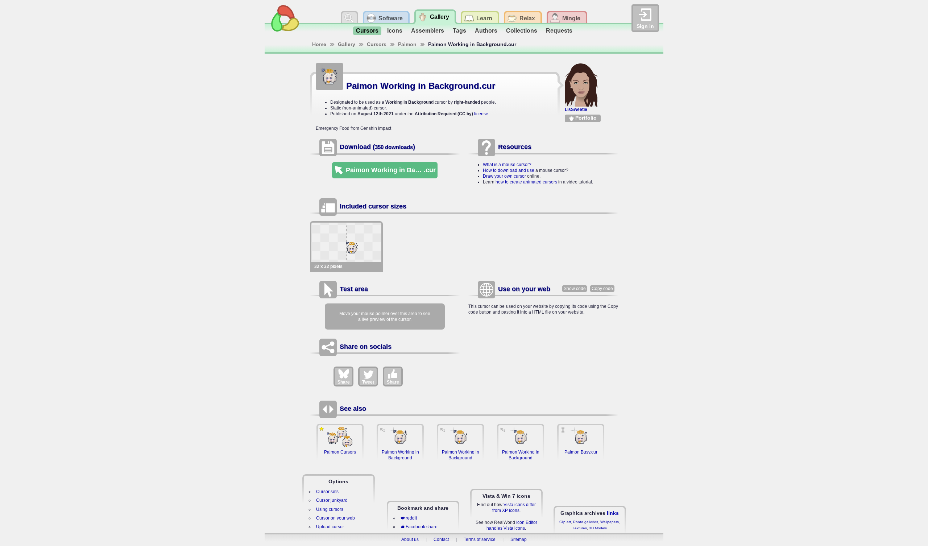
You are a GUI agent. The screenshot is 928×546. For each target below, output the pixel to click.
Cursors (367, 31)
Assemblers (427, 31)
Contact (441, 539)
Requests (559, 31)
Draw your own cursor (504, 176)
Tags (459, 31)
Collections (521, 31)
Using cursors (329, 509)
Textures (580, 528)
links (613, 513)
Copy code (602, 288)
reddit (411, 518)
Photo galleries (585, 522)
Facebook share (422, 526)
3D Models (598, 528)
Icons (394, 31)
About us (410, 539)
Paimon (407, 44)
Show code (575, 288)
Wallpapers (609, 522)
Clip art (565, 522)
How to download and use (508, 170)
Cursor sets (327, 491)
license (481, 113)
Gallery (346, 44)
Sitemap (518, 539)
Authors (486, 31)
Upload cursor (330, 526)
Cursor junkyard (332, 500)
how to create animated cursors (526, 182)
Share (343, 382)
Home (319, 44)
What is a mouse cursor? (507, 164)
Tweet (368, 382)
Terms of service (480, 539)
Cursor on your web (335, 518)
